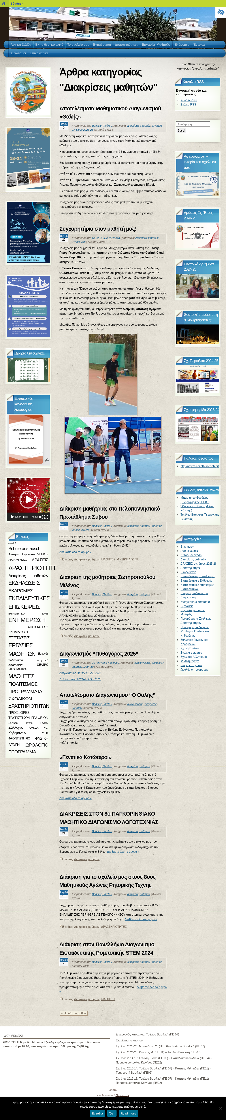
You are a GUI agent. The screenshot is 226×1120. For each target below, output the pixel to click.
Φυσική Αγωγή (80, 530)
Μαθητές (157, 526)
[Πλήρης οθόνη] (46, 517)
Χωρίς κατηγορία (191, 665)
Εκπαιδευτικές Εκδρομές (196, 580)
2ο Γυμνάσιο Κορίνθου (105, 662)
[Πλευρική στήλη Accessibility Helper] (220, 12)
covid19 (12, 543)
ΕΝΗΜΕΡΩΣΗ (26, 620)
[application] (28, 499)
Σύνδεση (17, 3)
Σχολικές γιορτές (191, 652)
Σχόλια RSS (188, 104)
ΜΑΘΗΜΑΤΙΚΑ (17, 669)
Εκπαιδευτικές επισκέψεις (197, 584)
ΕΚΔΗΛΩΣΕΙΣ (24, 583)
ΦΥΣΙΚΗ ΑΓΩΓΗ (127, 559)
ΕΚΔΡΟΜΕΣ (20, 590)
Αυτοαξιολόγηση (191, 555)
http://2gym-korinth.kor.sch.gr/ (200, 466)
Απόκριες (14, 554)
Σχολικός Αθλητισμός (194, 656)
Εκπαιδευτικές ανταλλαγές (198, 576)
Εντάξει (97, 1113)
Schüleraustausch (24, 548)
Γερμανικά (28, 554)
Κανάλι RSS (189, 100)
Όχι (111, 1113)
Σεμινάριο (13, 722)
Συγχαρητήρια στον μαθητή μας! (98, 229)
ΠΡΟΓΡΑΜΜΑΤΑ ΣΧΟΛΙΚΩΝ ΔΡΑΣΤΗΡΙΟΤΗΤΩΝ (28, 699)
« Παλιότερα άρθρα (73, 1013)
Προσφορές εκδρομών (195, 627)
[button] (28, 500)
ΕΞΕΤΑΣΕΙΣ (19, 637)
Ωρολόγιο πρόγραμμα (194, 669)
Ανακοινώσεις (142, 662)
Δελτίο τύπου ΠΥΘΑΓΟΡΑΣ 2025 (80, 679)
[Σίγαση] (41, 517)
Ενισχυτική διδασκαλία (195, 601)
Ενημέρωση (79, 241)
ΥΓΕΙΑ (45, 733)
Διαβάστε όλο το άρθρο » (75, 552)
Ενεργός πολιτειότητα (194, 593)
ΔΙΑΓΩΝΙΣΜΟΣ (18, 560)
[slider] (25, 517)
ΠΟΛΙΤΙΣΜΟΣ (23, 684)
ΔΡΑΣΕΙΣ (40, 560)
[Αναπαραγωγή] (12, 517)
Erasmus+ (187, 546)
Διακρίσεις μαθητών (138, 125)
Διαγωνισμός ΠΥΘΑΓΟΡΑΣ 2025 (80, 673)
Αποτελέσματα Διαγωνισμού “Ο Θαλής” (107, 695)
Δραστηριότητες (190, 567)
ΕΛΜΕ (45, 613)
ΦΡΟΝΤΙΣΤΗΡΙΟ (19, 738)
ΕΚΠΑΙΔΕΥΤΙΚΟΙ (16, 613)
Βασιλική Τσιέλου (102, 125)
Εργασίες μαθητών (193, 610)
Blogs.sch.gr (122, 1095)
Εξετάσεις (187, 606)
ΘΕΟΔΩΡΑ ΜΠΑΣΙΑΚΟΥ (106, 237)
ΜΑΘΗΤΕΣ (108, 559)
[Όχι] (220, 1108)
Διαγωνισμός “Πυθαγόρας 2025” (98, 654)
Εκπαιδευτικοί (189, 589)
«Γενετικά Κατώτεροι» (85, 757)
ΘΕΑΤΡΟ (42, 664)
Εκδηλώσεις (188, 572)
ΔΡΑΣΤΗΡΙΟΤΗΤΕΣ (114, 926)
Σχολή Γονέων (190, 648)
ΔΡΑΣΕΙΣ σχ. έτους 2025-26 (199, 563)
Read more (128, 1113)
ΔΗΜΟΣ (42, 554)
